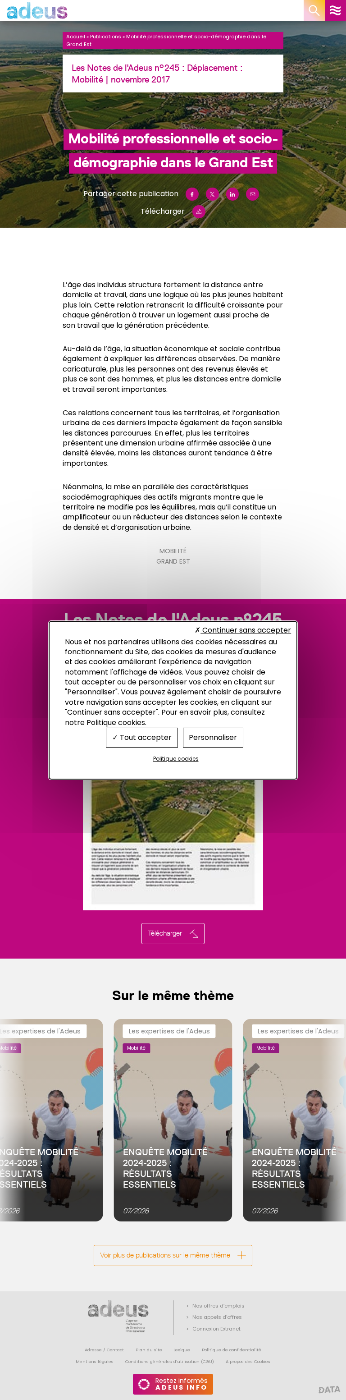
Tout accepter (145, 737)
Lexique (181, 1350)
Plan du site (149, 1350)
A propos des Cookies (248, 1361)
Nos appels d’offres (217, 1317)
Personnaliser (213, 737)
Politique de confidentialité (231, 1350)
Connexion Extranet (216, 1328)
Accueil (75, 36)
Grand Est (173, 561)
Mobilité (173, 550)
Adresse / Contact (104, 1350)
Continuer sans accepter (245, 630)
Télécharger (163, 211)
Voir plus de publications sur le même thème (165, 1255)
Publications (105, 36)
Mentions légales (95, 1361)
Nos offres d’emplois (218, 1305)
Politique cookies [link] (176, 758)
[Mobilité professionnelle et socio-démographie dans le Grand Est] (173, 785)
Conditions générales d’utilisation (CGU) (169, 1361)
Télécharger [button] (165, 933)
